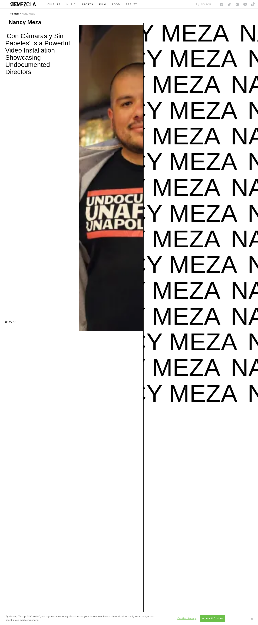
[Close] (252, 618)
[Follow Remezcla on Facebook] (221, 4)
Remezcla (14, 13)
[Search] (198, 4)
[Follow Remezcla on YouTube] (245, 4)
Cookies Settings (186, 618)
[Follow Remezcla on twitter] (229, 4)
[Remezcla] (23, 4)
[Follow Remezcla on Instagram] (237, 4)
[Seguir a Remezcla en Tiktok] (253, 4)
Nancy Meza (28, 13)
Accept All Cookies (212, 618)
